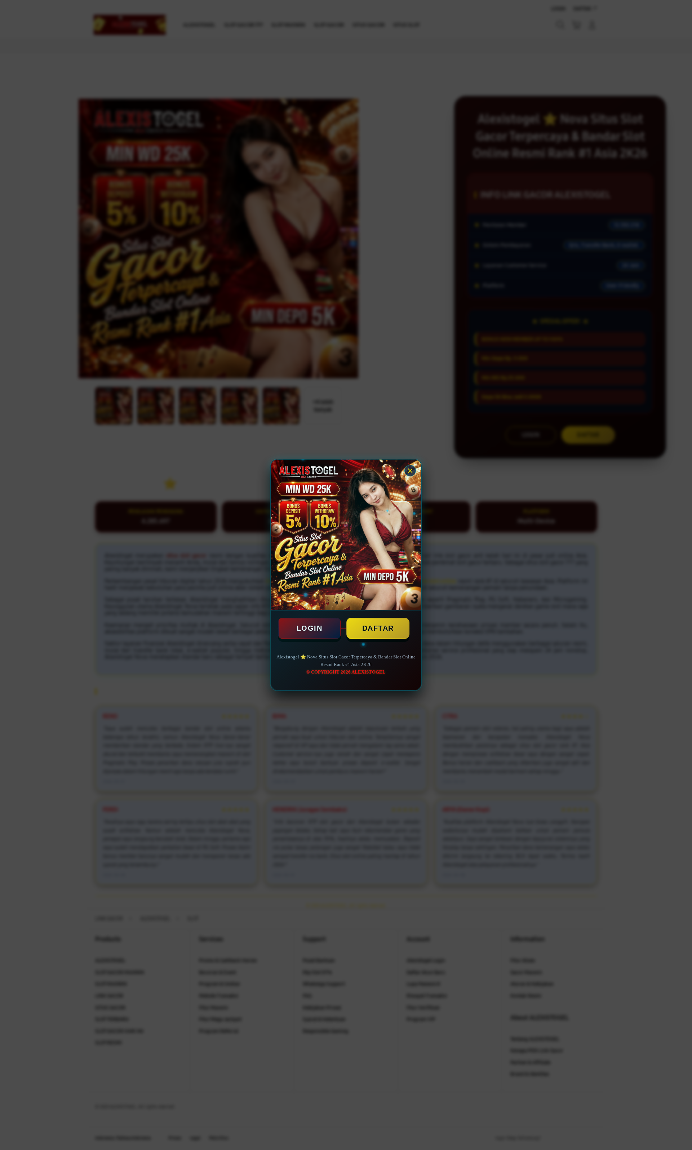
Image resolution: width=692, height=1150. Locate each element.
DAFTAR (378, 628)
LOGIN (310, 628)
